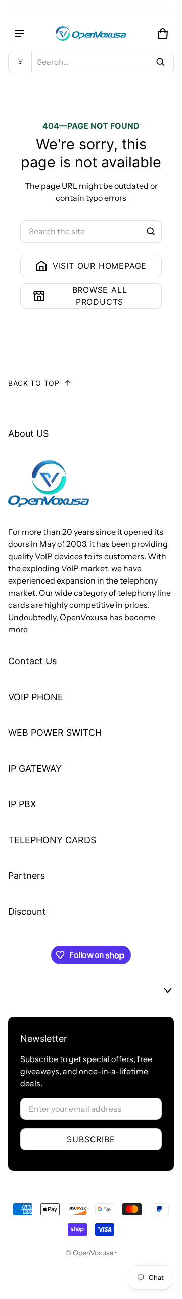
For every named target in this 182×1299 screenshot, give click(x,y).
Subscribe (91, 1139)
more (18, 629)
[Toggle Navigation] (19, 33)
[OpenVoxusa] (91, 33)
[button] (91, 62)
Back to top (34, 383)
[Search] (151, 231)
